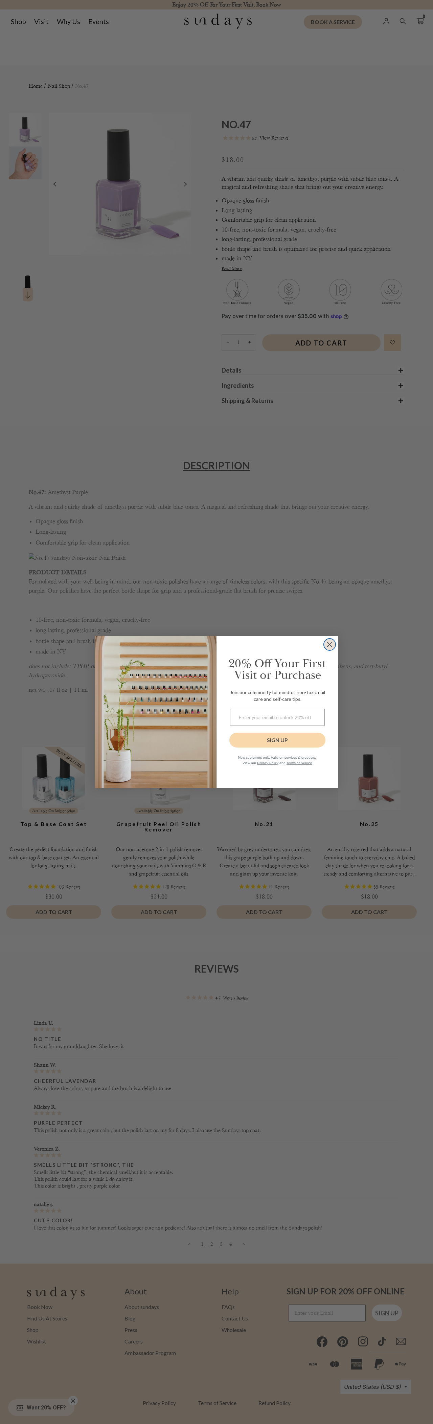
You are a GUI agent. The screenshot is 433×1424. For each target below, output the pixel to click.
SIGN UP (277, 740)
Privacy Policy (267, 763)
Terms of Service (299, 763)
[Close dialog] (330, 644)
